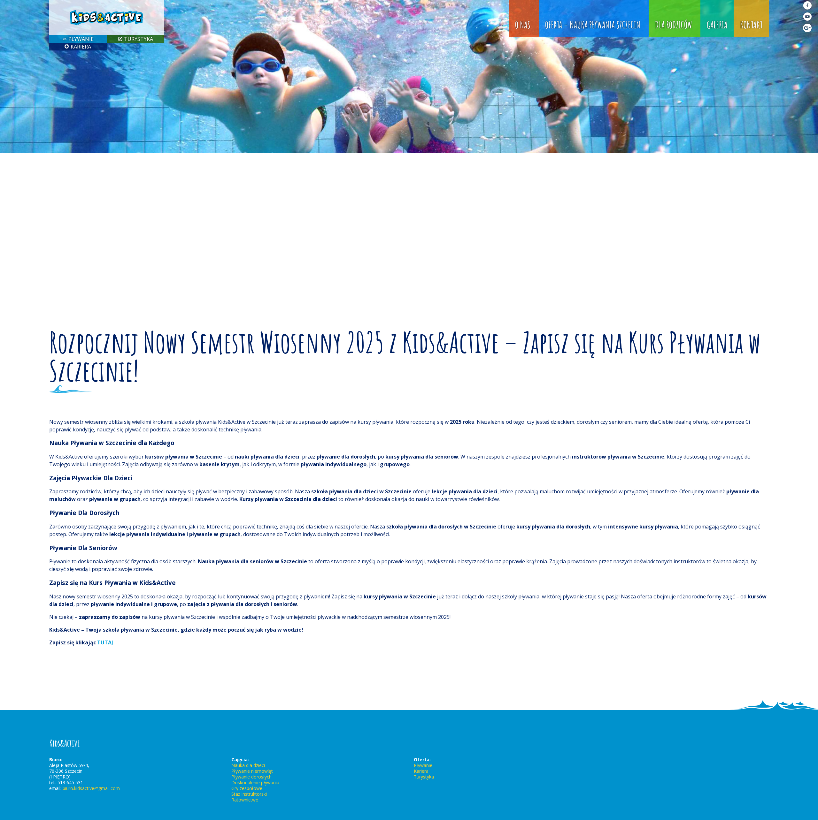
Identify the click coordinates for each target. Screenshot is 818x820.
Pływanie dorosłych (251, 777)
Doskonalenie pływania (255, 782)
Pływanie (81, 38)
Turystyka (138, 38)
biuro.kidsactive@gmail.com (91, 788)
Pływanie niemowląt (252, 771)
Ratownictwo (245, 800)
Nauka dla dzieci (248, 765)
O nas (522, 25)
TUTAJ (105, 642)
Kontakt (751, 25)
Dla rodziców (673, 25)
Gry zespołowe (246, 788)
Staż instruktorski (249, 794)
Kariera (81, 46)
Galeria (717, 25)
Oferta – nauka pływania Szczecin (592, 25)
